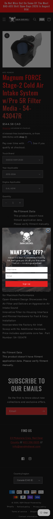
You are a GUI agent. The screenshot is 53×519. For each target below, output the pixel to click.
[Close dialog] (48, 230)
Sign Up (26, 284)
